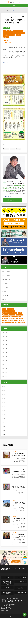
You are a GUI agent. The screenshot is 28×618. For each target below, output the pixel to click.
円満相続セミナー (12, 318)
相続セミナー (5, 322)
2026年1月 (4, 356)
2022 (3, 402)
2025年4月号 (6, 62)
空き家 (16, 322)
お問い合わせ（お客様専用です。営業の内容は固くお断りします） (7, 583)
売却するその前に (6, 275)
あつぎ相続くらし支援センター (10, 30)
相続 (17, 320)
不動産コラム (21, 581)
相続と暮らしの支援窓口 (7, 593)
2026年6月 (4, 340)
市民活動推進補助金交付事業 (8, 320)
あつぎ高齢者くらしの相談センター (9, 312)
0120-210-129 (7, 605)
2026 (3, 386)
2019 (3, 414)
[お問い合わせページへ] (14, 564)
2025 (3, 390)
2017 (3, 422)
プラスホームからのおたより (18, 32)
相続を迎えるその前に (7, 279)
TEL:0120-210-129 (7, 196)
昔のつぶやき (5, 295)
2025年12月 (5, 360)
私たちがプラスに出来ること (21, 588)
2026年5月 (4, 344)
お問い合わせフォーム (12, 200)
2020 (3, 410)
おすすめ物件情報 (21, 577)
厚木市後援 (12, 35)
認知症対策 (5, 37)
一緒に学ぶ (18, 316)
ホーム (4, 10)
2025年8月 (4, 376)
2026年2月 (4, 352)
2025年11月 (5, 364)
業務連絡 (4, 291)
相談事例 (4, 299)
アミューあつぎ (6, 314)
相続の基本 (22, 320)
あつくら (20, 312)
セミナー (20, 30)
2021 (3, 406)
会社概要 (7, 587)
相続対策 (18, 35)
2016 (3, 426)
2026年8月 (4, 332)
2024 (3, 394)
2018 (3, 418)
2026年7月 (4, 336)
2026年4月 (4, 348)
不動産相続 (5, 35)
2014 (3, 434)
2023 (3, 398)
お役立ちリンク (20, 592)
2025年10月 (5, 368)
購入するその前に (6, 271)
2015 (3, 430)
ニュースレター (6, 32)
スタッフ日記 (11, 10)
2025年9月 (4, 372)
